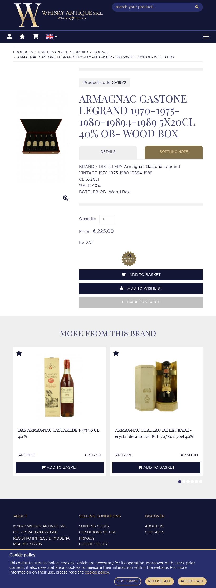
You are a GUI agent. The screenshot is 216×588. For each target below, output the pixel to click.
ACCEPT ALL (192, 581)
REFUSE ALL (159, 581)
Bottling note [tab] (174, 152)
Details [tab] (108, 152)
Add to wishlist (144, 288)
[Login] (9, 37)
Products (23, 52)
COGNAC (101, 52)
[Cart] (36, 37)
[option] (42, 136)
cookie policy (97, 572)
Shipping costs (94, 526)
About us (154, 526)
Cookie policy (93, 544)
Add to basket (144, 275)
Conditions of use (97, 532)
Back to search (143, 302)
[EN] (51, 37)
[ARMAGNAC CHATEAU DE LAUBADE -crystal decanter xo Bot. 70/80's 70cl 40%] (156, 386)
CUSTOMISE (128, 581)
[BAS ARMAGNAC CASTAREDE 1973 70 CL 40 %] (59, 386)
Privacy (87, 538)
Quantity (87, 219)
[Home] (58, 15)
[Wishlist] (22, 37)
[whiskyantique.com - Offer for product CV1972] (129, 259)
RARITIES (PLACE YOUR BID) (63, 52)
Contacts (154, 532)
